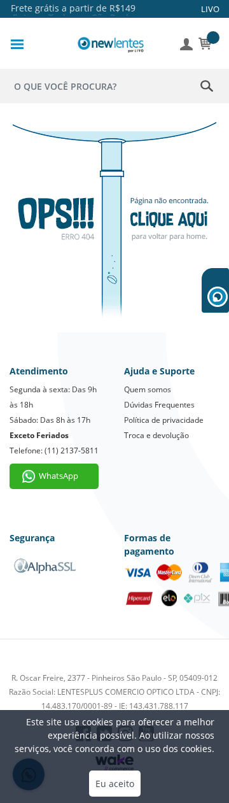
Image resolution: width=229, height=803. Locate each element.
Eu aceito (114, 784)
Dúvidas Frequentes (159, 404)
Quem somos (147, 389)
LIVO (210, 9)
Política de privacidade (164, 420)
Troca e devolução (156, 435)
